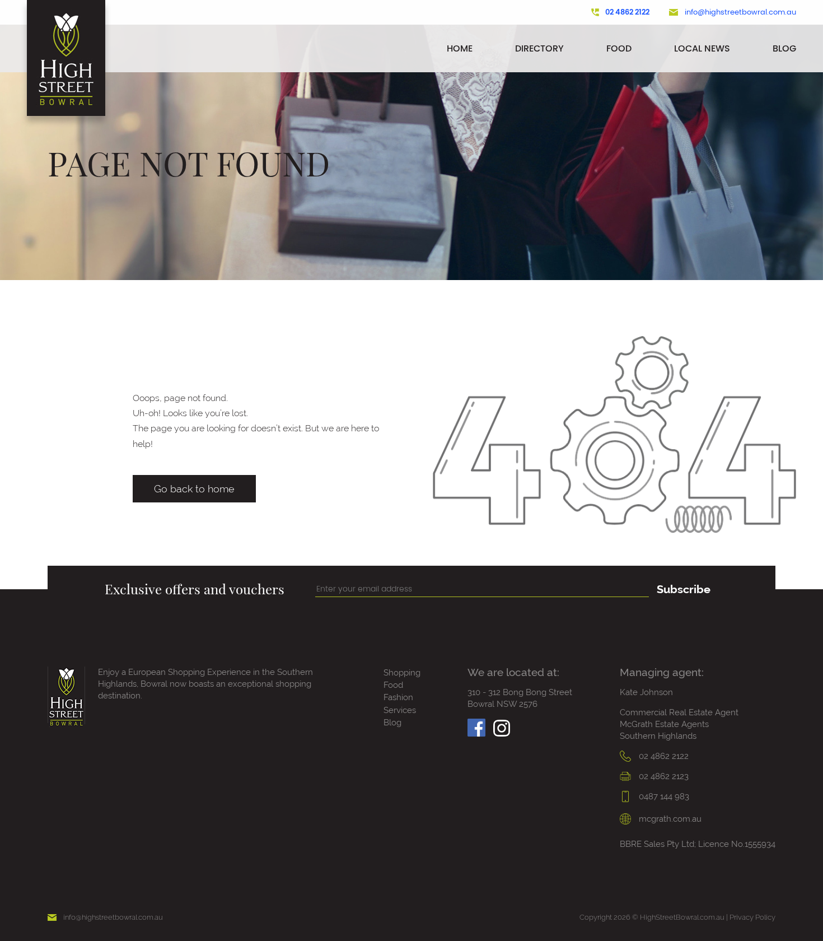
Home (460, 48)
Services (400, 710)
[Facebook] (476, 724)
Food (619, 48)
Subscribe (683, 589)
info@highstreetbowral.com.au (740, 12)
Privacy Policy (752, 917)
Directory (539, 48)
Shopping (402, 673)
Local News (702, 48)
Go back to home (194, 489)
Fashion (398, 697)
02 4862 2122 (627, 12)
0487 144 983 (663, 796)
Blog (784, 48)
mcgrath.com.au (669, 819)
